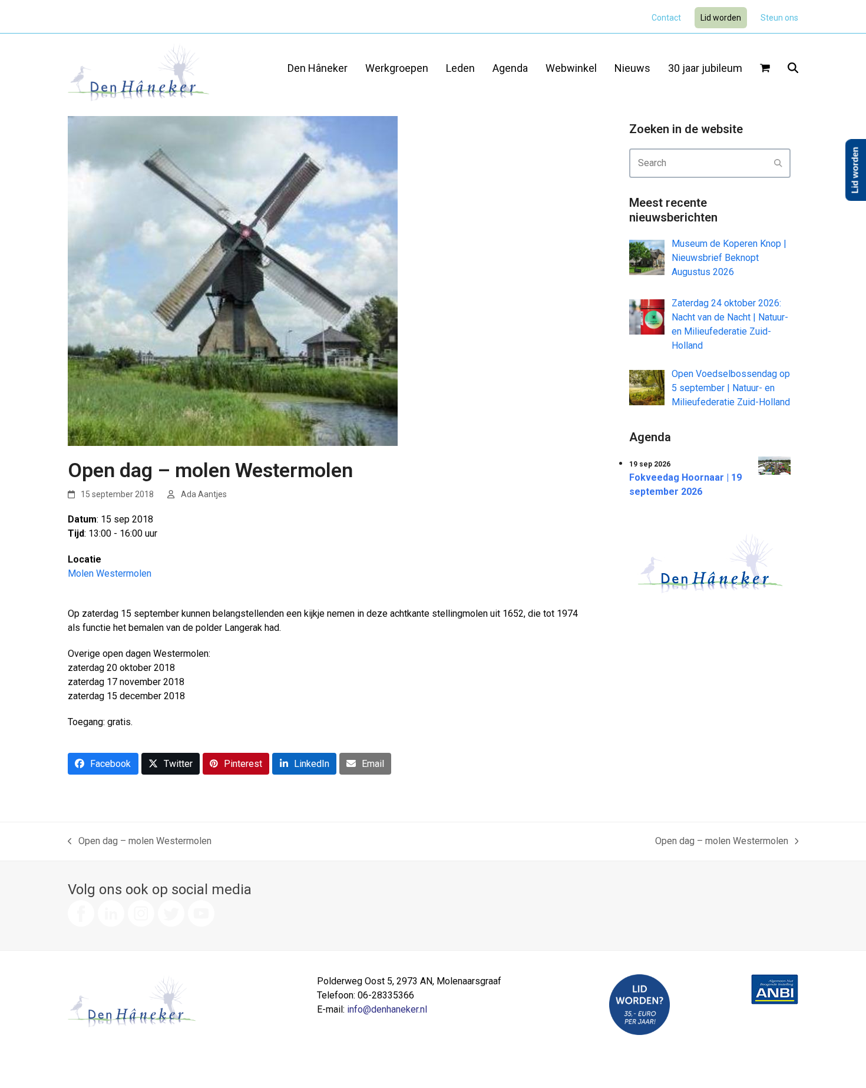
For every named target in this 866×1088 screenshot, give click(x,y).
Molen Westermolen (109, 573)
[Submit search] (778, 163)
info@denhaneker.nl (387, 1009)
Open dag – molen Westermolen (139, 841)
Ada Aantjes (204, 494)
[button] (765, 69)
